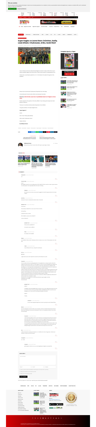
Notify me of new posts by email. (26, 373)
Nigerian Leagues (36, 26)
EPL (54, 34)
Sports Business (63, 385)
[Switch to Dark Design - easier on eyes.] (74, 17)
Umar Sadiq (44, 128)
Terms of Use (20, 397)
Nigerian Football (27, 26)
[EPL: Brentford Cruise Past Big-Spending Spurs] (63, 100)
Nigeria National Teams (22, 38)
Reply (56, 178)
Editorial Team (20, 399)
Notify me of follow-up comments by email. (28, 371)
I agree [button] (10, 8)
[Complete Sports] (24, 22)
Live (62, 26)
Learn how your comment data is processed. (40, 380)
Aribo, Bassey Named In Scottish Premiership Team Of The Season (29, 138)
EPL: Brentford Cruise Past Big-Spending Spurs (71, 100)
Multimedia (66, 26)
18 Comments (34, 45)
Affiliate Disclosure (21, 407)
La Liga (59, 34)
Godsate (26, 344)
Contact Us (20, 394)
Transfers (51, 26)
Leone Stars (24, 128)
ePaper (29, 17)
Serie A (64, 34)
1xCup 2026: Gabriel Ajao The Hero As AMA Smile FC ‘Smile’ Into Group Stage (72, 81)
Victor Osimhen (50, 128)
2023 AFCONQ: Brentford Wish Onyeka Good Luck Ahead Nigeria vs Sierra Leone (47, 138)
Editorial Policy (20, 404)
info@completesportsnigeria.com (54, 399)
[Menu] (19, 26)
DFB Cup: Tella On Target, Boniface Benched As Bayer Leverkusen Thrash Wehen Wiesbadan (37, 165)
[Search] (76, 17)
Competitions (56, 26)
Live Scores (21, 34)
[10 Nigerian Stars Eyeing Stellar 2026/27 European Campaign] (51, 158)
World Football (44, 26)
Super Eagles (28, 34)
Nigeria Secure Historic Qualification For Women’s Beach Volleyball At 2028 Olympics (72, 94)
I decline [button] (14, 8)
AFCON (47, 34)
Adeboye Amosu (27, 143)
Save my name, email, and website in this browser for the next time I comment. (34, 369)
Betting (20, 17)
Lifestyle (50, 385)
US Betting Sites (72, 385)
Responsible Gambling (22, 408)
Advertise (19, 396)
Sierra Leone (33, 128)
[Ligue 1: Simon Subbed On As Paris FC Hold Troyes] (24, 158)
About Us (19, 392)
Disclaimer (20, 400)
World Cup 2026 (36, 34)
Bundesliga (70, 34)
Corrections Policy (21, 405)
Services (25, 17)
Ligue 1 (75, 34)
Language (72, 26)
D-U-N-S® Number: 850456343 (23, 410)
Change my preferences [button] (21, 8)
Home (22, 26)
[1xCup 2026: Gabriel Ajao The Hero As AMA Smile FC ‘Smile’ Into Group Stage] (63, 82)
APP (32, 17)
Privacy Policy (20, 402)
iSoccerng (56, 385)
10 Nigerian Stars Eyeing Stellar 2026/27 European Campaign (50, 164)
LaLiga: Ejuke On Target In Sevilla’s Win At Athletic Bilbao (71, 105)
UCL (51, 34)
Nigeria (28, 128)
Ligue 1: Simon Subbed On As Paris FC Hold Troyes (24, 164)
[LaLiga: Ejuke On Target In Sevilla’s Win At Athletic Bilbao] (63, 106)
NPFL (42, 34)
